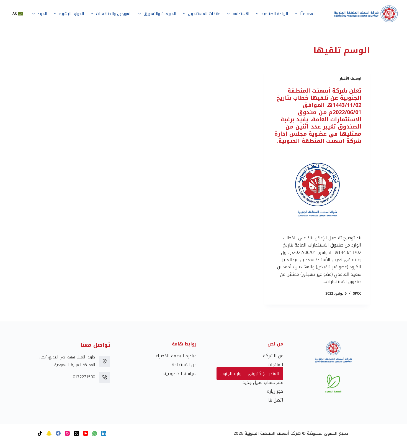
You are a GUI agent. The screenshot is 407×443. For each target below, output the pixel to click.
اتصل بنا (275, 400)
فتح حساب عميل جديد (263, 382)
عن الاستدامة (184, 364)
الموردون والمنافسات (114, 13)
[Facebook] (58, 433)
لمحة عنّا (307, 13)
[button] (17, 14)
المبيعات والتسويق (160, 13)
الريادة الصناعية (274, 13)
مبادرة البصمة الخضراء (176, 356)
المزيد (42, 13)
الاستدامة (241, 13)
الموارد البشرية (71, 13)
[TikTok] (39, 433)
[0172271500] (104, 377)
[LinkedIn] (103, 433)
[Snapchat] (49, 433)
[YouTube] (85, 433)
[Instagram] (67, 433)
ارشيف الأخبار (350, 78)
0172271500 (84, 377)
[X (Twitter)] (76, 433)
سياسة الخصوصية (180, 373)
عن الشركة (273, 356)
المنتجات (275, 364)
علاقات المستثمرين (204, 13)
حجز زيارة (275, 391)
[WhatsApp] (94, 433)
